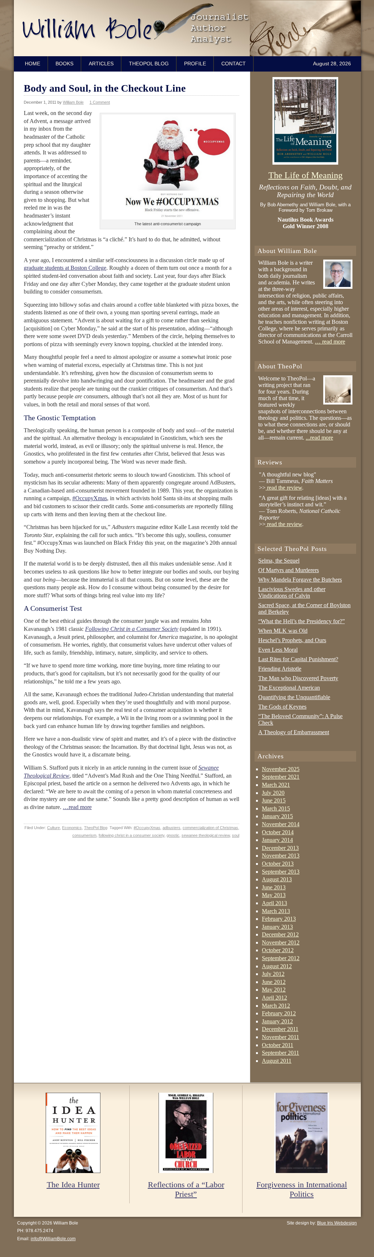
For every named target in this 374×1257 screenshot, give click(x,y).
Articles (101, 63)
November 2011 (280, 1037)
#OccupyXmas (89, 498)
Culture (53, 827)
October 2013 (278, 864)
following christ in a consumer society (131, 835)
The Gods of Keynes (282, 707)
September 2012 (280, 958)
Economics (72, 827)
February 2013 (279, 919)
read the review (284, 487)
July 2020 (273, 793)
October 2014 (278, 832)
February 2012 (279, 1013)
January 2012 (277, 1021)
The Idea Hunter (73, 1184)
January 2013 (277, 927)
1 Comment (99, 102)
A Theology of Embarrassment (293, 732)
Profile (195, 63)
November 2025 (280, 769)
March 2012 (276, 1006)
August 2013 (277, 879)
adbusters (171, 827)
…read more (77, 807)
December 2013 (280, 848)
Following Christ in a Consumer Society (131, 629)
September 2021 (280, 777)
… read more (330, 341)
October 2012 (278, 950)
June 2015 (274, 800)
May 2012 (274, 989)
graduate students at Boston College (65, 268)
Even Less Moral (278, 650)
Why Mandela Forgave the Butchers (300, 579)
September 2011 (280, 1053)
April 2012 (274, 998)
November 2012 (280, 942)
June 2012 (274, 982)
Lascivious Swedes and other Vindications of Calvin (291, 592)
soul (235, 835)
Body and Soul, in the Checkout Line (105, 88)
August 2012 (277, 966)
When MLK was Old (283, 631)
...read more (319, 437)
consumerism (84, 835)
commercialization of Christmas (210, 827)
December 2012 (280, 934)
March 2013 (276, 911)
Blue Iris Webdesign (337, 1223)
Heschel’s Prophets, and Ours (292, 640)
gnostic (173, 835)
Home (32, 63)
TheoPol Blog (149, 63)
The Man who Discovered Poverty (298, 678)
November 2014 (280, 824)
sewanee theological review (206, 835)
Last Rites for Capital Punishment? (298, 659)
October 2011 (277, 1045)
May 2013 (274, 895)
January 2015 (277, 816)
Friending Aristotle (279, 669)
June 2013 (274, 887)
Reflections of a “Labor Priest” (186, 1189)
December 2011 (280, 1029)
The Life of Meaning (305, 175)
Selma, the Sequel (278, 560)
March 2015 (276, 808)
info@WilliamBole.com (53, 1238)
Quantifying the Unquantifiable (294, 697)
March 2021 (276, 785)
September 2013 (280, 872)
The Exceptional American (289, 688)
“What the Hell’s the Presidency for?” (301, 621)
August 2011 (276, 1061)
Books (64, 63)
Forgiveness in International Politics (301, 1189)
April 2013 (274, 903)
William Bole (189, 28)
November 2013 (280, 855)
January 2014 (277, 840)
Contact (233, 63)
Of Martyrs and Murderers (288, 570)
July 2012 (273, 974)
